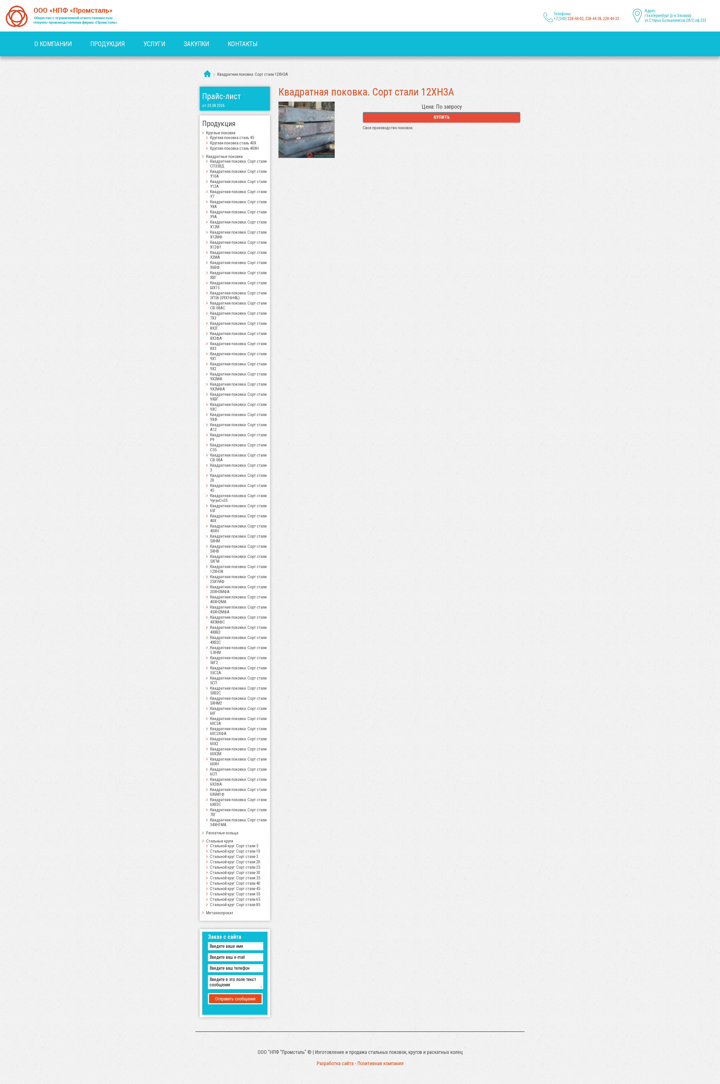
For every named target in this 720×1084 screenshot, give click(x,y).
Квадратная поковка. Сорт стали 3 (238, 468)
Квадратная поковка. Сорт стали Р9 (238, 437)
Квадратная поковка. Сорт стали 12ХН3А (238, 569)
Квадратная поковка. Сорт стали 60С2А (238, 721)
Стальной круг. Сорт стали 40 (235, 883)
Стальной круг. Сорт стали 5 (234, 845)
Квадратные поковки (224, 156)
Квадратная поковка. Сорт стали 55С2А (238, 670)
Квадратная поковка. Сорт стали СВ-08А (238, 457)
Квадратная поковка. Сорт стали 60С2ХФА (238, 731)
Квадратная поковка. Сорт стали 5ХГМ (238, 559)
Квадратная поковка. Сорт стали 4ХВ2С (238, 640)
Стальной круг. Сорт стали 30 (235, 872)
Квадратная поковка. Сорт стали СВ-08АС (238, 305)
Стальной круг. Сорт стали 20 (235, 861)
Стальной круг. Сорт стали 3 (234, 856)
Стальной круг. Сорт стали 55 (235, 894)
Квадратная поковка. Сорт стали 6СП (238, 772)
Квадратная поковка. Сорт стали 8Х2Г (238, 326)
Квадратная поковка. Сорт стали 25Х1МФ (238, 579)
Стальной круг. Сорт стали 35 (235, 877)
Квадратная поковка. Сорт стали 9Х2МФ (238, 376)
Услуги (154, 44)
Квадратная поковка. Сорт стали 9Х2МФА (238, 387)
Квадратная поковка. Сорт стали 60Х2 (238, 741)
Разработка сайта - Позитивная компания (360, 1063)
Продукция (107, 44)
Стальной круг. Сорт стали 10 (235, 851)
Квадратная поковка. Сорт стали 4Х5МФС (238, 620)
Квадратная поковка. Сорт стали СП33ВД (238, 164)
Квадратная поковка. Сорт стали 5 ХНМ (238, 650)
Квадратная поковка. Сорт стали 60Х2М (238, 751)
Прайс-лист (221, 96)
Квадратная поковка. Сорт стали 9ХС (238, 407)
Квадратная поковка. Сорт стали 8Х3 (238, 346)
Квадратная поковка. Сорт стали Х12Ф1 (238, 245)
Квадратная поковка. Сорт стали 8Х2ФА (238, 336)
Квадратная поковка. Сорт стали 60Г (238, 711)
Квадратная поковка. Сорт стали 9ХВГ (238, 397)
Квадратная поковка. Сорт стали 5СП (238, 680)
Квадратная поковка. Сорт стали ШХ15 (238, 285)
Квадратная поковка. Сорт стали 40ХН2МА (238, 599)
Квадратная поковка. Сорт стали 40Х (238, 518)
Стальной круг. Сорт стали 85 (235, 904)
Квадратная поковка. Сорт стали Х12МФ (238, 235)
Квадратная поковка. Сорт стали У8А (238, 204)
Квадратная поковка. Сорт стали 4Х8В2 (238, 630)
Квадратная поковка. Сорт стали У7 (238, 194)
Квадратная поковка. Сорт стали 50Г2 (238, 660)
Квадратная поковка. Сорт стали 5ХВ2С (238, 691)
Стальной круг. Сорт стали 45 (235, 888)
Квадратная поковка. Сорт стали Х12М (238, 224)
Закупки (196, 44)
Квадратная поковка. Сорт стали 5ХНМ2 (238, 701)
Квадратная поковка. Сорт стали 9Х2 (238, 366)
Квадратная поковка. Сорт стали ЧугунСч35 (238, 498)
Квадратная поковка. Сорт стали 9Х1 (238, 356)
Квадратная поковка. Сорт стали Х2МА (238, 255)
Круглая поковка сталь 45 (232, 137)
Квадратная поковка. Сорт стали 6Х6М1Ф (238, 792)
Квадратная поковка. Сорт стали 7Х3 (238, 316)
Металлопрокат (219, 912)
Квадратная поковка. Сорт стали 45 (238, 488)
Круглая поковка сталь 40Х (233, 143)
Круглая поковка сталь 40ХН (234, 148)
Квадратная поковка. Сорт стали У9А (238, 214)
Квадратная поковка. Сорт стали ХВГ (238, 275)
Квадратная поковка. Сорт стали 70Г (238, 812)
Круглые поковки (220, 132)
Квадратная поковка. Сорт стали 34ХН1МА (238, 822)
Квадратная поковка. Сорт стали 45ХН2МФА (238, 609)
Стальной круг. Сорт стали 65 (235, 899)
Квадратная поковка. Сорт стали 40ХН (238, 528)
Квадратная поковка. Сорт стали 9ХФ (238, 417)
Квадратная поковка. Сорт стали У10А (238, 174)
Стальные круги (219, 841)
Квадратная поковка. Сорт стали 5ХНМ (238, 539)
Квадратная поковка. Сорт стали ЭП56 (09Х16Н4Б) (238, 295)
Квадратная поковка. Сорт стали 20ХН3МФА (238, 589)
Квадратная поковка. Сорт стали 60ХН (238, 761)
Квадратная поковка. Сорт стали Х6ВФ (238, 265)
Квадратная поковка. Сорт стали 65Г (238, 508)
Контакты (242, 44)
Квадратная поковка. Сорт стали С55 (238, 447)
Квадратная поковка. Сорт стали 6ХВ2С (238, 802)
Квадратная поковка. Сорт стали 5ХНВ (238, 549)
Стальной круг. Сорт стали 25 (235, 867)
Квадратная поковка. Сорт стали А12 (238, 427)
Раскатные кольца (222, 832)
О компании (53, 44)
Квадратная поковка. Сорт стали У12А (238, 184)
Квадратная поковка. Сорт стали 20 (238, 478)
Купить (442, 117)
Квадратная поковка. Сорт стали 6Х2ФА (238, 782)
